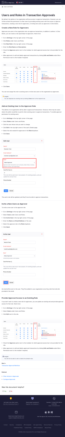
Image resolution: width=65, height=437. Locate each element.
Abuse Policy (48, 427)
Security (12, 424)
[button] (19, 2)
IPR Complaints (27, 424)
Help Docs (11, 2)
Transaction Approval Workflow (11, 365)
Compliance (19, 424)
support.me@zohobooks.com (16, 417)
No (11, 391)
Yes (5, 391)
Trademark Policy (18, 427)
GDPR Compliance (38, 427)
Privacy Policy (57, 424)
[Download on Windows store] (51, 413)
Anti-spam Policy (37, 424)
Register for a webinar (32, 404)
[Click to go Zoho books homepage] (5, 2)
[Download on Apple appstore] (48, 413)
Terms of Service (48, 424)
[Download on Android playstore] (46, 413)
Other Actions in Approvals (11, 376)
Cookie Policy (28, 427)
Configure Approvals (9, 379)
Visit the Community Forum (10, 404)
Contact (6, 424)
